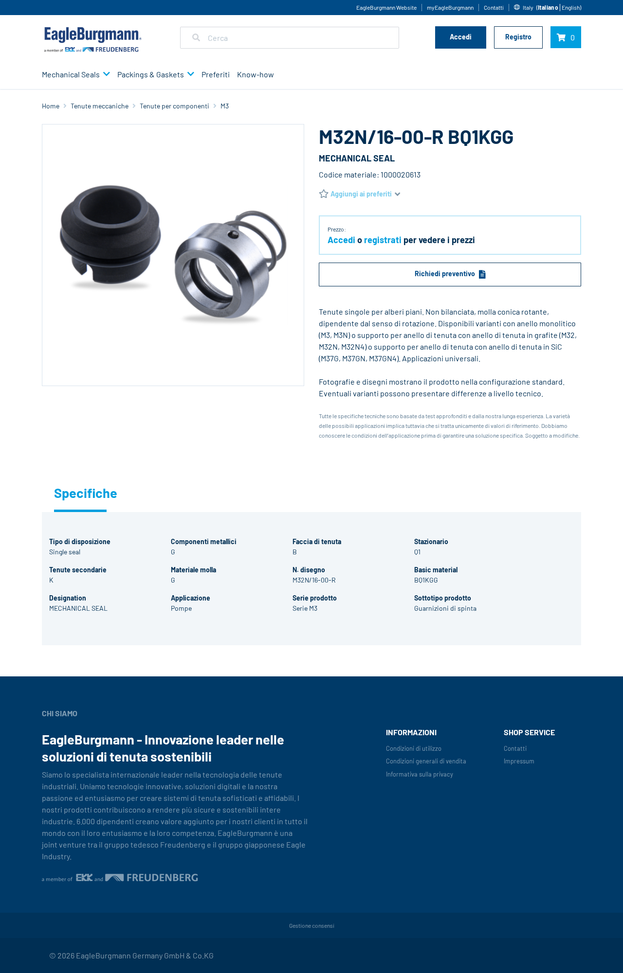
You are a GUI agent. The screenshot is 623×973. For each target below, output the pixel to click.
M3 (224, 106)
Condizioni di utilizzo (413, 748)
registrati (383, 239)
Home (50, 106)
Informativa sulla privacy (419, 774)
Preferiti (216, 74)
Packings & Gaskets (150, 74)
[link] (549, 7)
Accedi (461, 37)
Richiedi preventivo (445, 273)
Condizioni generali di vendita (426, 761)
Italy (528, 7)
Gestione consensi (311, 925)
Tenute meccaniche (99, 106)
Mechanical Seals (71, 74)
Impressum (519, 761)
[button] (105, 74)
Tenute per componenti (174, 106)
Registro (518, 37)
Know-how (255, 74)
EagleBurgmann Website (386, 7)
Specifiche (80, 492)
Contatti (494, 7)
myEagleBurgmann (450, 7)
